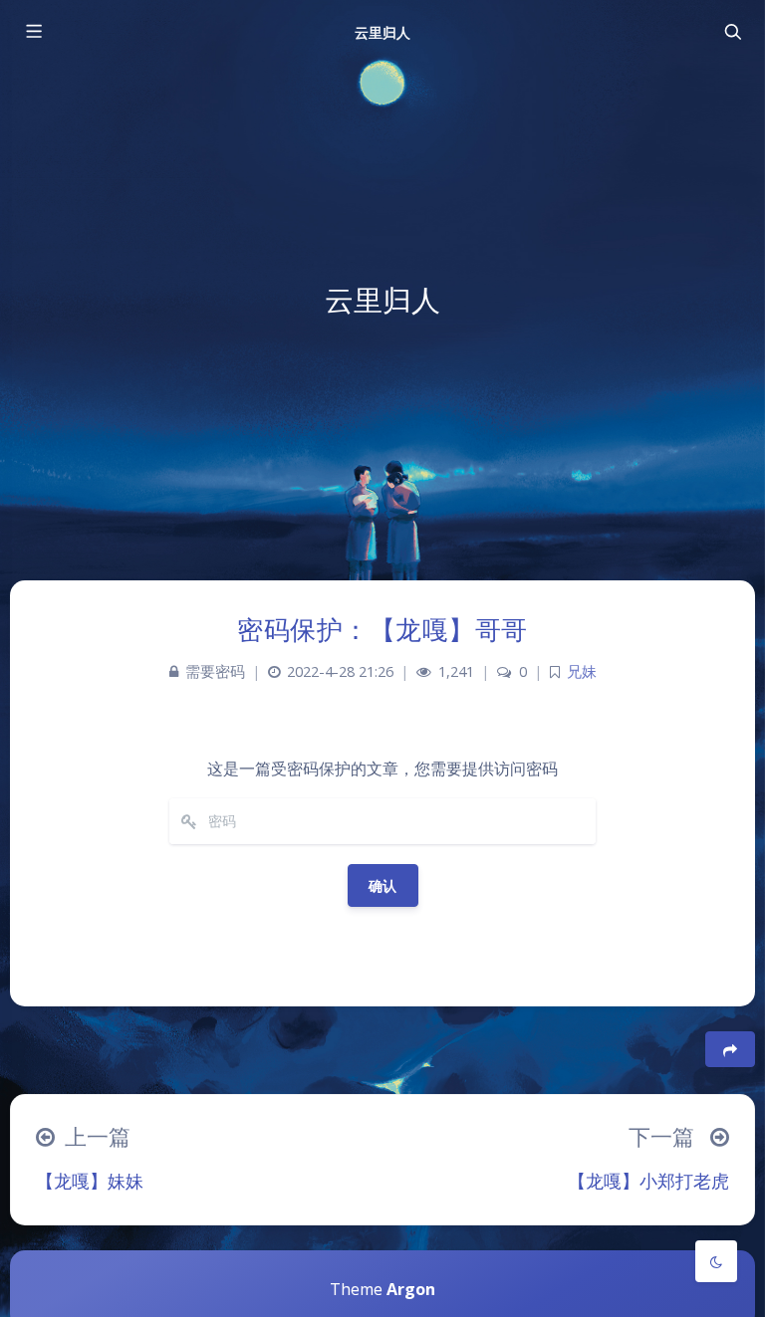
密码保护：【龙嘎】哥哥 (382, 629)
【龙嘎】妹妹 (89, 1181)
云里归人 (382, 32)
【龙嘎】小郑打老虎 (648, 1181)
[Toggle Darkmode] (716, 1261)
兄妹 (582, 671)
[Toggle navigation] (732, 32)
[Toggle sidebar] (33, 32)
